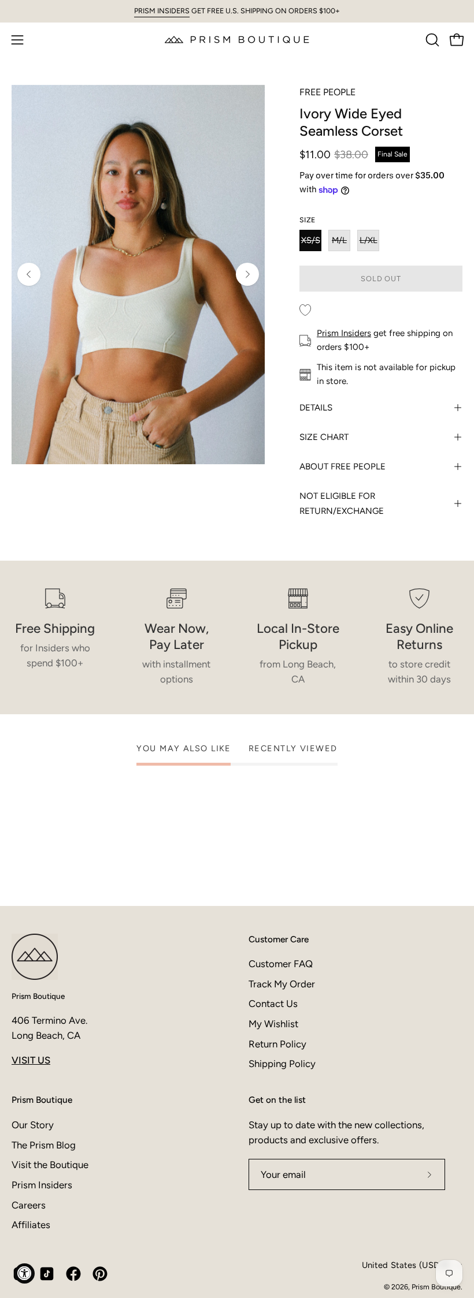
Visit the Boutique (50, 1164)
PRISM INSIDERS (162, 10)
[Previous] (28, 274)
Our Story (33, 1125)
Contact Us (273, 1003)
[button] (431, 40)
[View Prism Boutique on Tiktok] (46, 1273)
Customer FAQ (281, 963)
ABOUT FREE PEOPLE (342, 466)
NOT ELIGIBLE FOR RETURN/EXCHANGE (341, 503)
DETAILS (315, 407)
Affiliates (31, 1224)
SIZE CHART (324, 437)
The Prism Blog (44, 1144)
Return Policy (277, 1044)
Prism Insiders (344, 333)
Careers (29, 1204)
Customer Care (279, 939)
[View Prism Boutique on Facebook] (73, 1273)
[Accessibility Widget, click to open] (24, 1273)
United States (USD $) (406, 1265)
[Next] (247, 274)
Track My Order (282, 984)
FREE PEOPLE (327, 92)
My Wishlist (273, 1024)
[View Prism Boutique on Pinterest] (100, 1273)
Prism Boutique (38, 996)
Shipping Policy (282, 1063)
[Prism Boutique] (237, 39)
